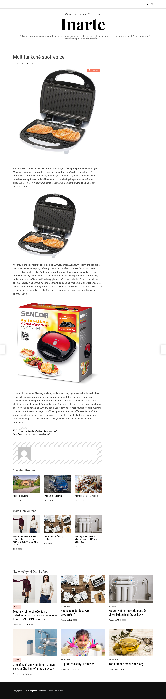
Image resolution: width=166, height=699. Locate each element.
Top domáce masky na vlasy (126, 664)
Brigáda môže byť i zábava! (77, 664)
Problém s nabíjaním (53, 495)
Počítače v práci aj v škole (86, 495)
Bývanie (17, 660)
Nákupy (17, 607)
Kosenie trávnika (20, 495)
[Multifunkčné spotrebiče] (2, 349)
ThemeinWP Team (56, 691)
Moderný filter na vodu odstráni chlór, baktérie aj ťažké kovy (86, 539)
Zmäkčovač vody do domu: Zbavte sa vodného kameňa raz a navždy (34, 666)
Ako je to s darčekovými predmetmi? (75, 612)
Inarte (83, 24)
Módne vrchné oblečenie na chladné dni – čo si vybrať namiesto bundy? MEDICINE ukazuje (25, 540)
